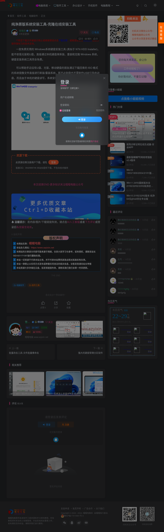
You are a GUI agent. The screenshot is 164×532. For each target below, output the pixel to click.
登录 (83, 119)
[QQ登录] (82, 135)
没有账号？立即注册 (69, 88)
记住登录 (66, 110)
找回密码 (100, 110)
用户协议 (94, 141)
